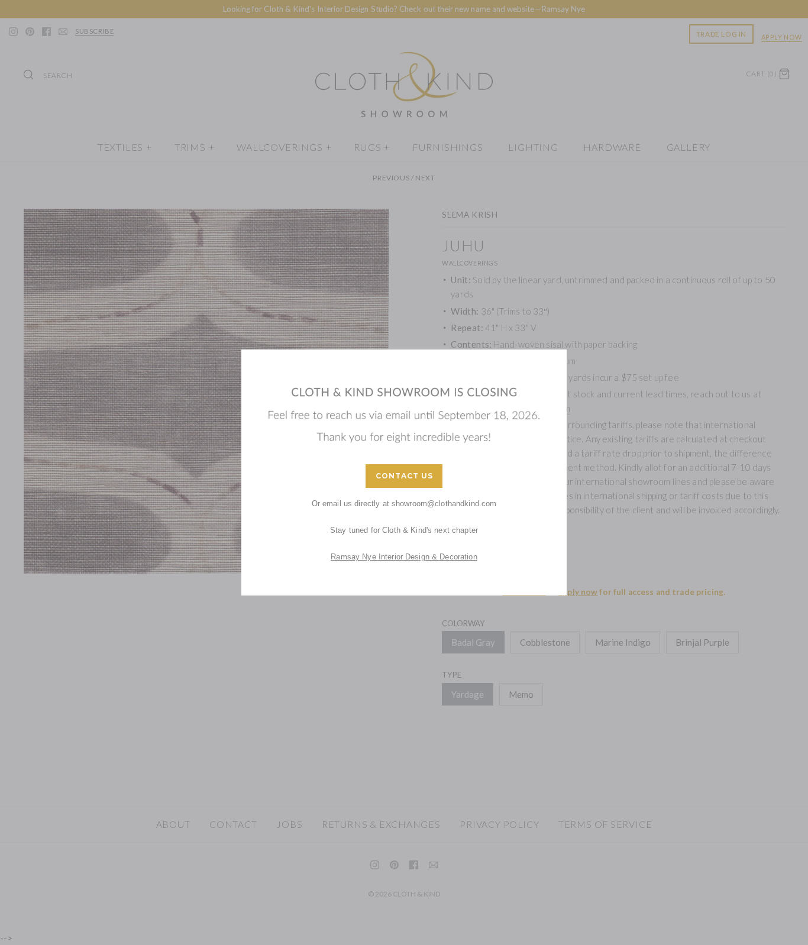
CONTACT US (404, 475)
